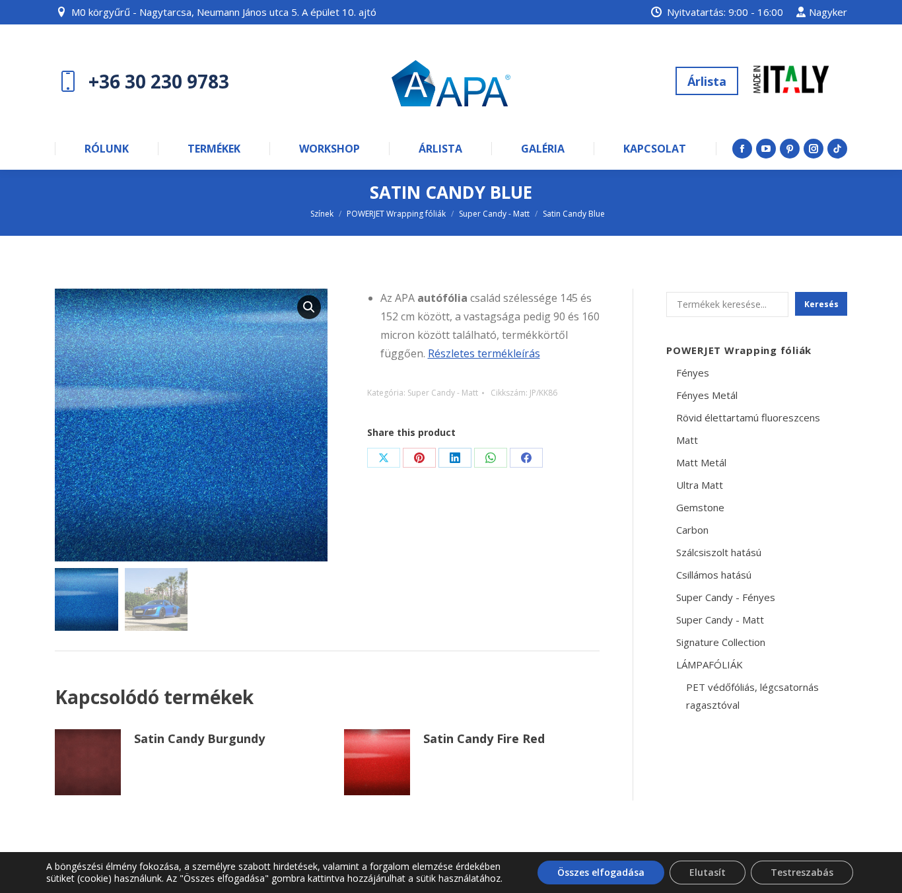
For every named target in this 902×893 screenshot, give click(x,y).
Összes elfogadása (600, 872)
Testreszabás (802, 872)
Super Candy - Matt (442, 392)
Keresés (821, 304)
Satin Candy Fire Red (484, 738)
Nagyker (828, 11)
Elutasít (707, 872)
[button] (309, 307)
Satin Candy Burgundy (199, 738)
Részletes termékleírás (484, 353)
